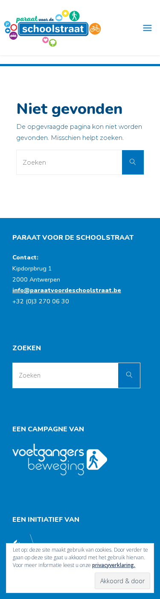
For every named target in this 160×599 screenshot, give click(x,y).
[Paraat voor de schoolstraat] (52, 28)
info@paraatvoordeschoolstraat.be (66, 290)
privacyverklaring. (113, 565)
